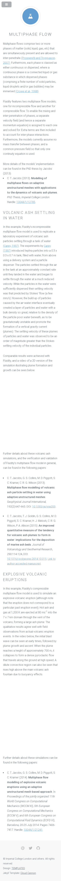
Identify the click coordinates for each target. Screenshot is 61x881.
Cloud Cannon (28, 873)
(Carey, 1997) (11, 245)
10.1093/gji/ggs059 (43, 506)
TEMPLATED (18, 868)
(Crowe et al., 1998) (26, 91)
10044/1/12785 (25, 202)
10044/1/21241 (33, 829)
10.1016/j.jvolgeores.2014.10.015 (27, 558)
